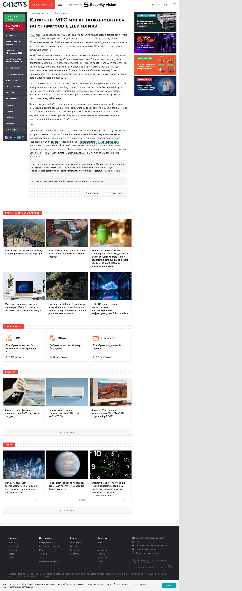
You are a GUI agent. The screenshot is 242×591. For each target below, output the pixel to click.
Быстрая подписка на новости (150, 538)
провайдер (103, 138)
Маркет (42, 550)
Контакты (74, 553)
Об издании (76, 542)
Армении (50, 152)
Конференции (46, 542)
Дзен (100, 561)
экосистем (84, 141)
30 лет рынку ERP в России (13, 42)
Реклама (74, 546)
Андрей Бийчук (52, 98)
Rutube (101, 553)
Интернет (10, 111)
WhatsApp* (63, 119)
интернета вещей (111, 145)
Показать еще (67, 432)
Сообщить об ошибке (146, 549)
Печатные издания (48, 561)
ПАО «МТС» (35, 34)
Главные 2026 (14, 51)
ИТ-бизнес (10, 117)
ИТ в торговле (12, 98)
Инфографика (12, 129)
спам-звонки (120, 62)
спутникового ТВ (76, 138)
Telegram (51, 119)
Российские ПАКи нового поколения (14, 60)
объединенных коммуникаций (84, 145)
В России (121, 149)
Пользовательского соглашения (18, 587)
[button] (166, 5)
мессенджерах (37, 119)
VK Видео (102, 550)
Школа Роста (12, 35)
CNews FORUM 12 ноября (12, 17)
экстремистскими (112, 170)
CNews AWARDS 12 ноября (13, 27)
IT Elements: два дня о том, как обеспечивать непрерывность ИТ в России (67, 181)
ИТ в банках (11, 92)
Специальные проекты (50, 546)
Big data (103, 42)
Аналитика (13, 546)
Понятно (169, 585)
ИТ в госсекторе (13, 86)
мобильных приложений (105, 141)
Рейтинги (10, 123)
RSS (137, 541)
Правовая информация (147, 553)
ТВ (40, 557)
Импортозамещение (15, 74)
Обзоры (12, 553)
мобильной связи (75, 152)
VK (99, 546)
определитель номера (81, 111)
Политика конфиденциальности (151, 545)
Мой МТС (50, 62)
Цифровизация (13, 68)
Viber (74, 119)
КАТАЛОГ (156, 5)
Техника (43, 553)
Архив (11, 557)
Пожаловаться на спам (76, 59)
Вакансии (74, 550)
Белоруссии (35, 152)
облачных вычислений (79, 149)
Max (100, 542)
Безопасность (42, 4)
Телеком (9, 105)
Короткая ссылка (116, 193)
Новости (12, 542)
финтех (54, 141)
